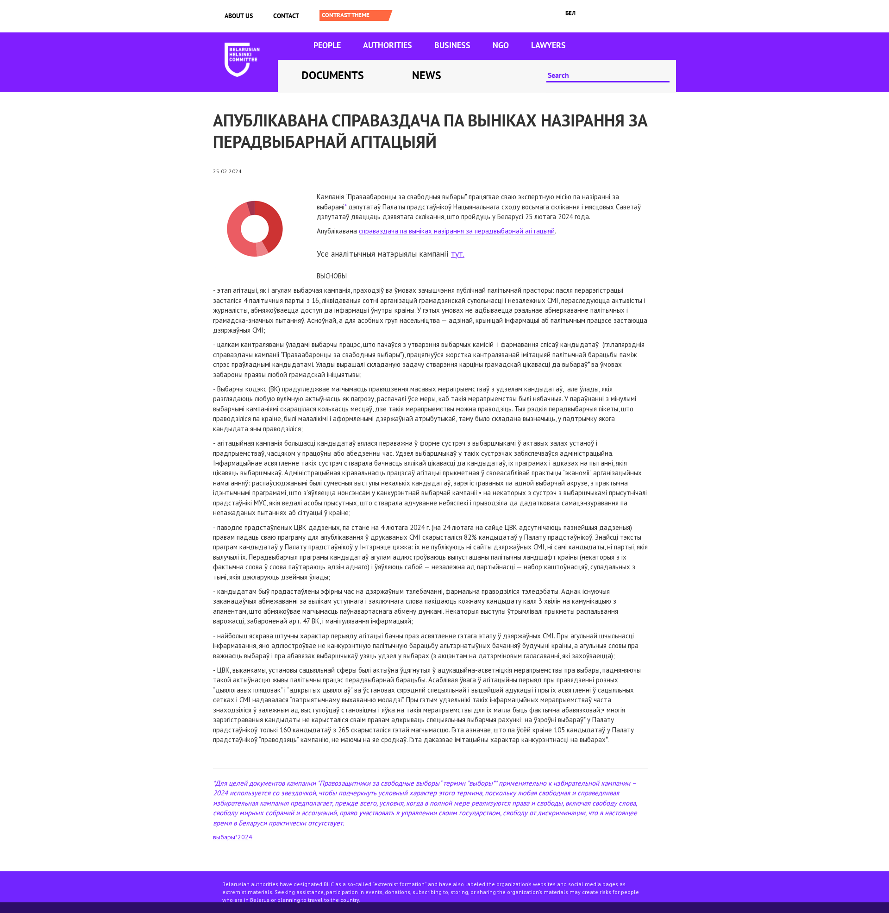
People (327, 45)
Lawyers (548, 45)
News (426, 75)
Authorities (387, 45)
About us (239, 16)
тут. (457, 253)
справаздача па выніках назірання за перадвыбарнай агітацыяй (457, 231)
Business (452, 45)
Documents (332, 75)
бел (570, 13)
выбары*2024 (232, 837)
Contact (286, 16)
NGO (501, 45)
